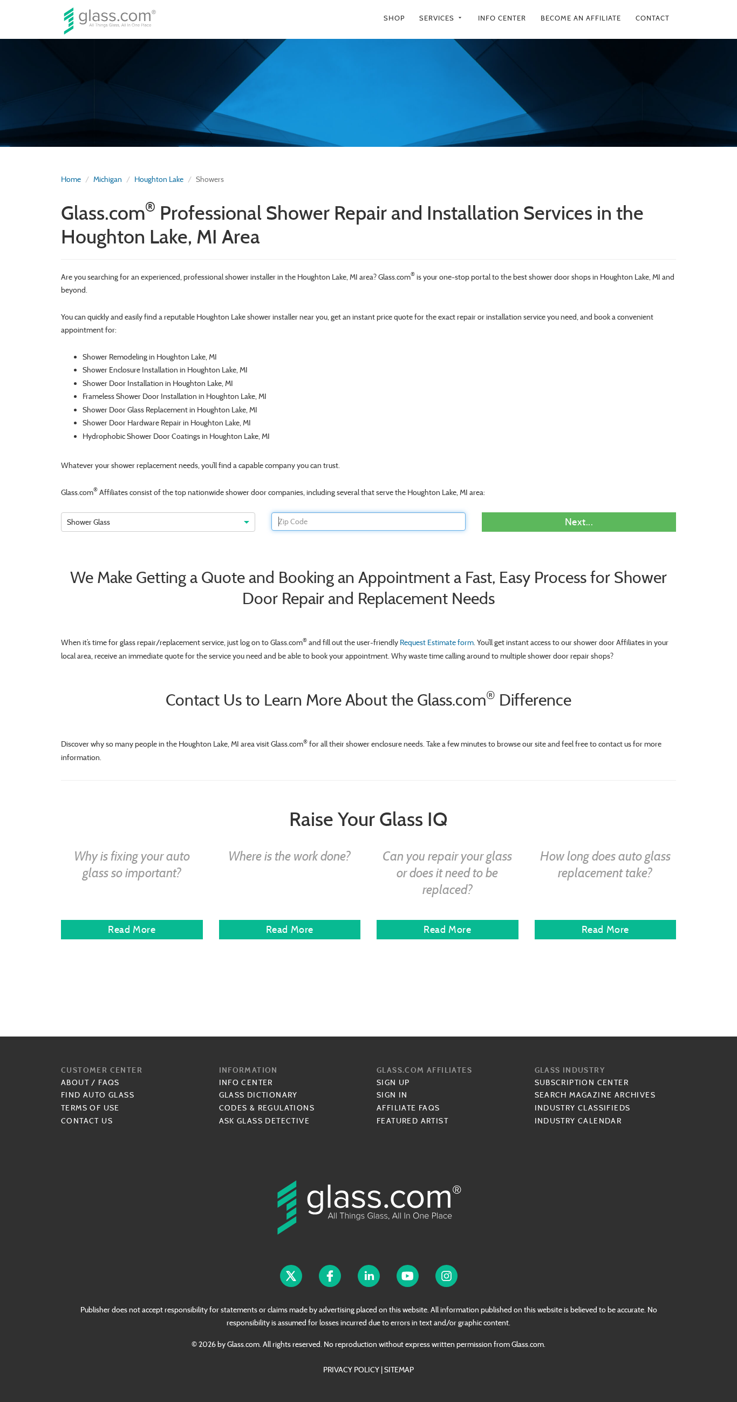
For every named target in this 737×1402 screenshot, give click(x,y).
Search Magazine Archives (595, 1095)
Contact (653, 18)
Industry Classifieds (583, 1108)
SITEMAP (399, 1369)
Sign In (392, 1095)
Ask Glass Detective (264, 1121)
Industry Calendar (578, 1121)
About (75, 1082)
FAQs (109, 1082)
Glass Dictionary (258, 1095)
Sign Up (393, 1082)
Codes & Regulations (267, 1108)
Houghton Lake (158, 179)
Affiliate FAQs (408, 1108)
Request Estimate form (437, 642)
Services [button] (441, 18)
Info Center (502, 18)
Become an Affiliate (581, 18)
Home (71, 179)
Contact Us (87, 1121)
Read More (131, 929)
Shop (394, 18)
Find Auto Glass (97, 1095)
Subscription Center (582, 1082)
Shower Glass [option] (88, 522)
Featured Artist (412, 1121)
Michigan (107, 179)
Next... (579, 522)
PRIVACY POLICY (351, 1369)
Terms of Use (90, 1108)
